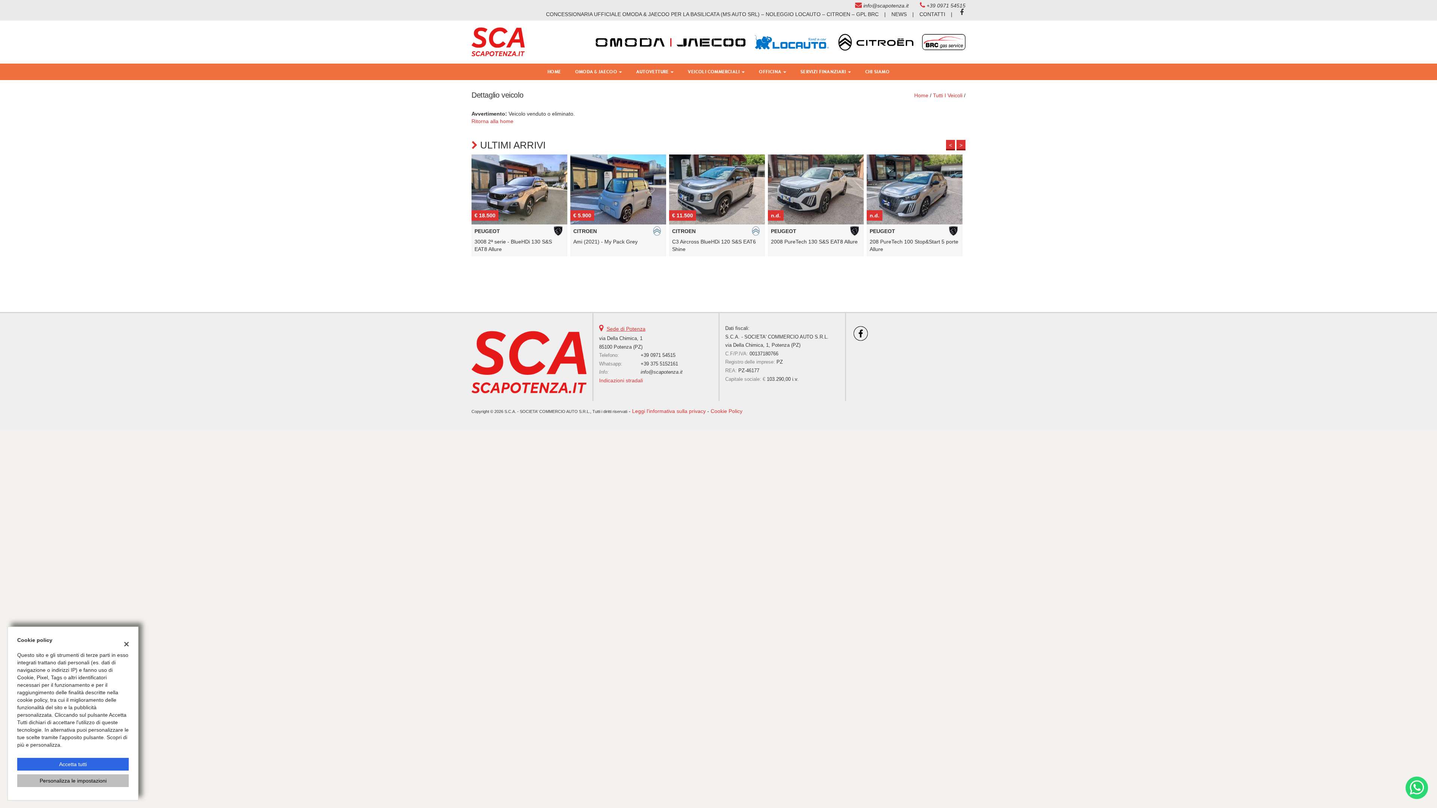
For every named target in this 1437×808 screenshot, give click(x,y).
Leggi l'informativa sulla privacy (669, 411)
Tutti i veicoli (947, 95)
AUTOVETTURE (653, 71)
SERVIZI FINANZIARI (823, 71)
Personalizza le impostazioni (73, 781)
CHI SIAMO (877, 71)
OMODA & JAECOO (596, 71)
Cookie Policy (726, 411)
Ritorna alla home (492, 121)
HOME (554, 71)
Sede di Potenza (626, 329)
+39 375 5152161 (659, 364)
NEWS (899, 14)
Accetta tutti (73, 764)
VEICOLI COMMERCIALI (714, 71)
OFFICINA (770, 71)
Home (921, 95)
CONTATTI (932, 14)
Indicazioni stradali (621, 380)
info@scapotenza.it (886, 6)
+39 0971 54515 (946, 6)
